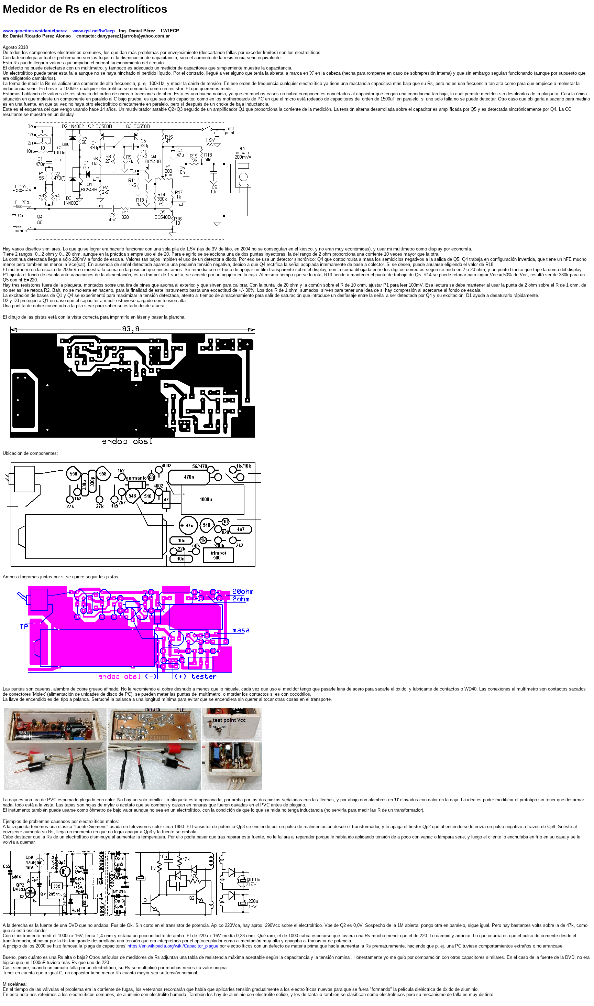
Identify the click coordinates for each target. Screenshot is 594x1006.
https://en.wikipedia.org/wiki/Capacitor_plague (173, 946)
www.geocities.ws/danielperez (35, 30)
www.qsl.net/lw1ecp (94, 30)
